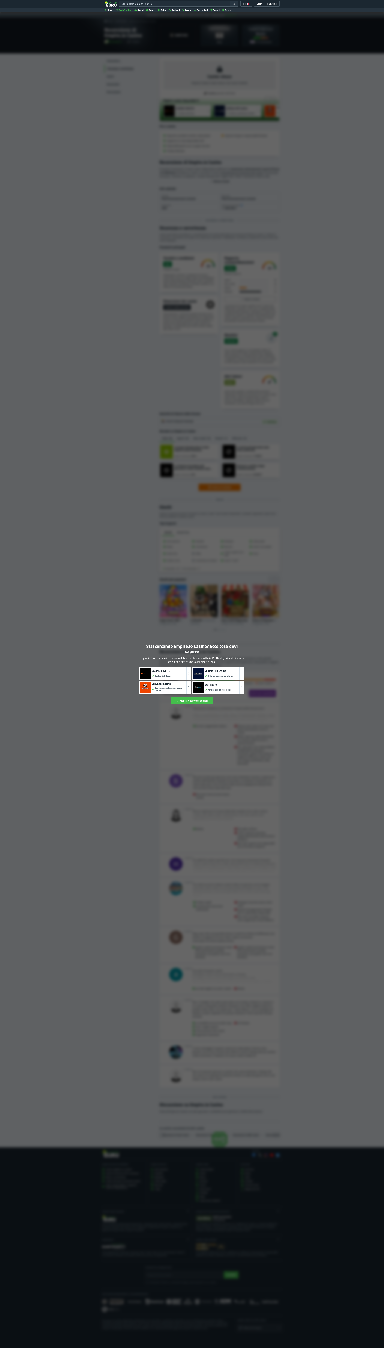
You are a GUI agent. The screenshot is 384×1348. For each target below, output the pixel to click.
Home (110, 10)
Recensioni (202, 10)
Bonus (152, 10)
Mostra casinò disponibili (194, 700)
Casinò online (125, 10)
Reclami (176, 10)
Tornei (216, 10)
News (228, 10)
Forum (188, 10)
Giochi (140, 10)
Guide (163, 10)
